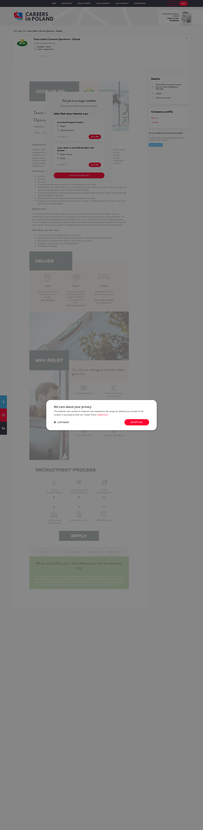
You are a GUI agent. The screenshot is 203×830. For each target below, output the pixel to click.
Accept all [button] (137, 422)
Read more (103, 414)
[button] (61, 422)
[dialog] (101, 415)
